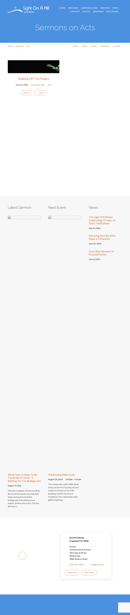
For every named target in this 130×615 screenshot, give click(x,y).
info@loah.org (97, 564)
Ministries (98, 12)
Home (62, 8)
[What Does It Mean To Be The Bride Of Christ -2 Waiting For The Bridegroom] (24, 468)
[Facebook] (61, 607)
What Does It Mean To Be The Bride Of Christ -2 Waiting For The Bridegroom (24, 477)
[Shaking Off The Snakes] (33, 71)
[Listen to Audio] (24, 486)
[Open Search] (121, 10)
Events (86, 12)
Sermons (105, 8)
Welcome (73, 8)
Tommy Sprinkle (38, 85)
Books (94, 46)
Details (26, 93)
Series (85, 46)
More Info (72, 573)
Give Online (112, 12)
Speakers (105, 46)
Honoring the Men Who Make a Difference (102, 237)
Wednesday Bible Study (61, 474)
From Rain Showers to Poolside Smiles (101, 253)
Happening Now (89, 8)
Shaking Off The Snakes (33, 78)
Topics (75, 46)
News (115, 8)
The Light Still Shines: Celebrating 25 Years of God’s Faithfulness (102, 220)
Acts (28, 46)
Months (117, 46)
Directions (89, 573)
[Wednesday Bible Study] (64, 468)
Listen (41, 93)
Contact (75, 12)
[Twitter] (68, 607)
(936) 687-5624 (76, 564)
